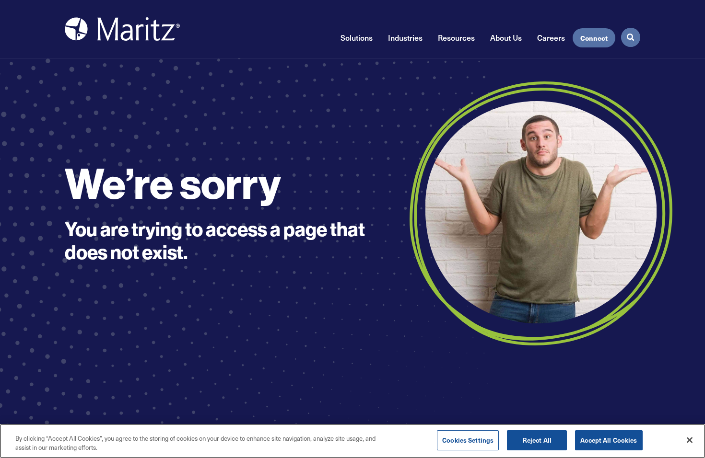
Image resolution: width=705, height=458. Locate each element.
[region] (352, 441)
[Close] (689, 439)
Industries (405, 37)
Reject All (537, 440)
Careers (551, 37)
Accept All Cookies (608, 440)
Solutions (357, 37)
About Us (506, 37)
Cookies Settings (468, 440)
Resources (456, 37)
